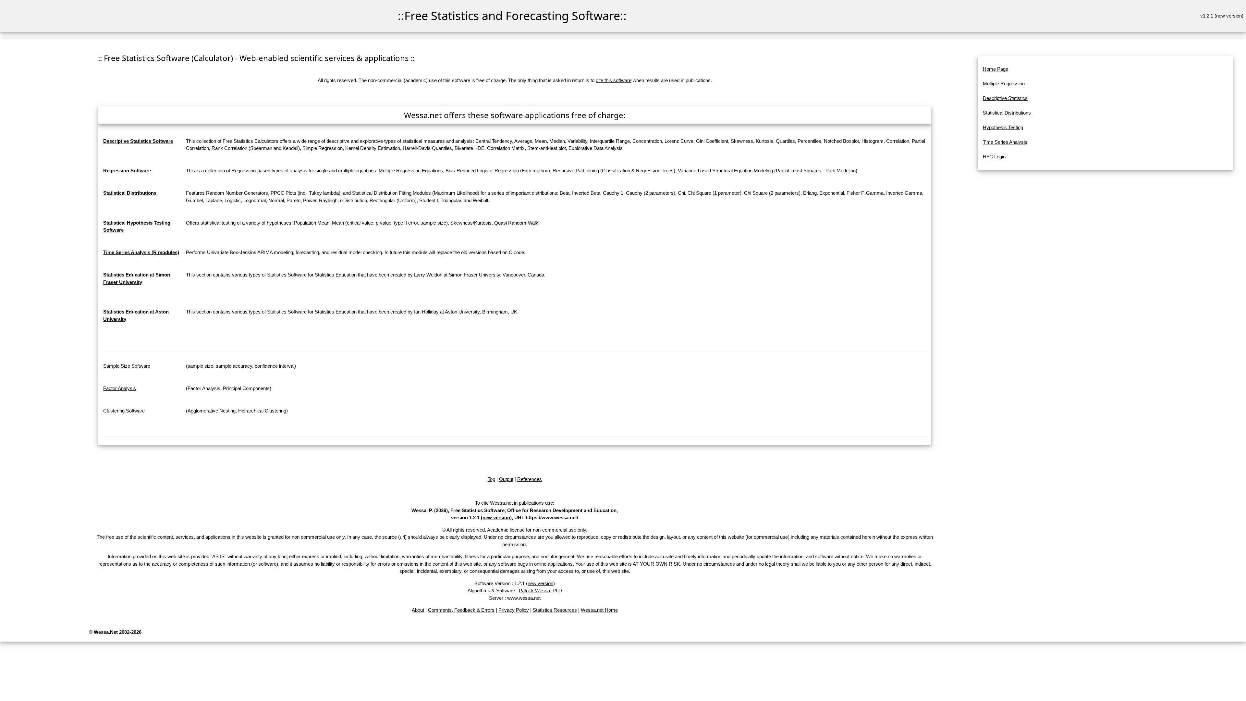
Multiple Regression (1004, 83)
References (529, 479)
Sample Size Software (126, 366)
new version (1229, 15)
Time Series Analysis (1005, 142)
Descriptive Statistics (1005, 98)
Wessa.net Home (599, 610)
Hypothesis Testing (1003, 127)
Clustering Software (124, 410)
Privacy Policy (513, 610)
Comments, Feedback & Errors (461, 610)
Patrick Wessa (534, 590)
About (418, 610)
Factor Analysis (119, 388)
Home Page (995, 69)
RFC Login (994, 156)
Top (491, 479)
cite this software (613, 80)
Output (506, 479)
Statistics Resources (555, 610)
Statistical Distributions (1007, 113)
